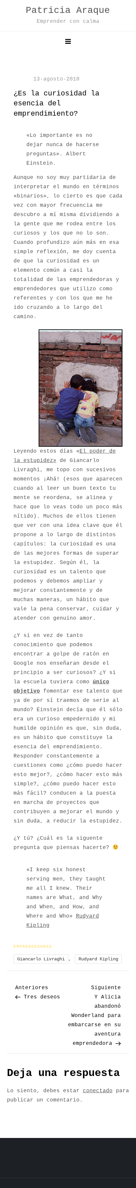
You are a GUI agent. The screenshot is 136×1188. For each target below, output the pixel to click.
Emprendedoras (33, 946)
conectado (98, 1091)
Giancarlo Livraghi (41, 959)
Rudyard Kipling (98, 959)
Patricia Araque (68, 10)
